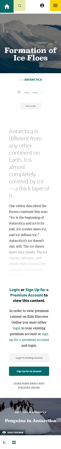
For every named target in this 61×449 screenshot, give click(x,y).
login (17, 328)
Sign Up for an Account (29, 371)
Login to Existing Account (29, 357)
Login (14, 289)
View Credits (30, 106)
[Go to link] (7, 6)
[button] (30, 92)
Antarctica (33, 80)
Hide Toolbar (15, 432)
